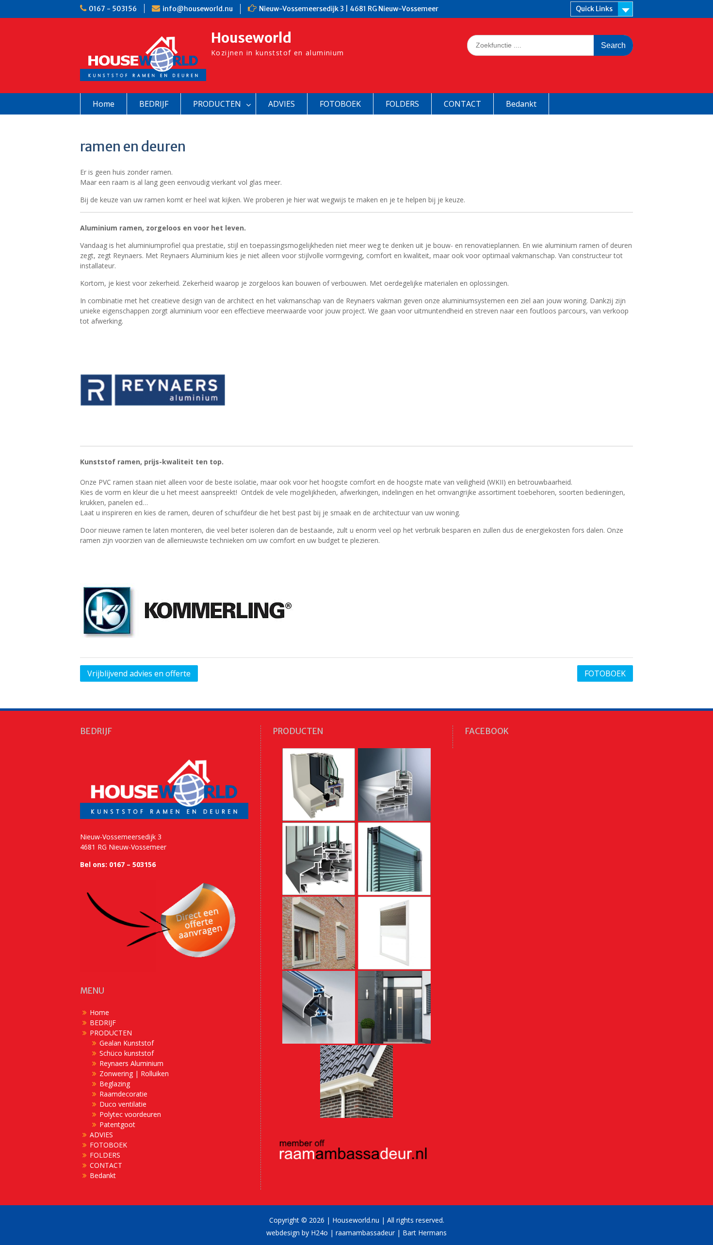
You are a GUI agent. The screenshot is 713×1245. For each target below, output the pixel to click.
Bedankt (521, 103)
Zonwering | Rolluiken (134, 1073)
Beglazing (114, 1083)
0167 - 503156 (113, 8)
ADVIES (281, 103)
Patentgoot (117, 1124)
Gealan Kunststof (126, 1043)
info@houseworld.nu (197, 8)
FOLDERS (402, 103)
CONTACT (462, 103)
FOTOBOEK (340, 103)
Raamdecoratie (123, 1093)
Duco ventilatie (122, 1104)
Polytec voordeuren (130, 1114)
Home (103, 103)
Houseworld (251, 38)
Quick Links (594, 8)
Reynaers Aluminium (131, 1063)
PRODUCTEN (217, 103)
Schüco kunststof (126, 1053)
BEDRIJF (153, 103)
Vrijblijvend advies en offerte (139, 673)
